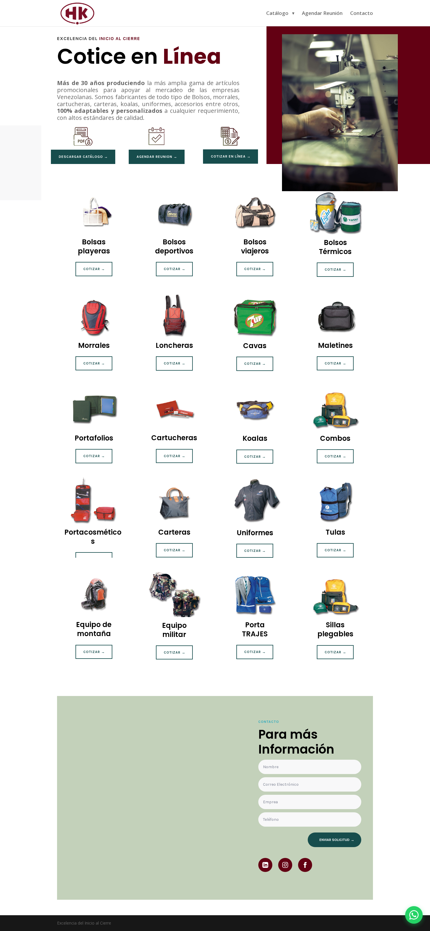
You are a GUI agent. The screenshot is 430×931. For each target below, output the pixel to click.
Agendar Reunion (154, 157)
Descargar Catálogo (81, 157)
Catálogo (277, 13)
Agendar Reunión (322, 13)
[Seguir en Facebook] (305, 865)
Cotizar (91, 269)
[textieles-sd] (340, 189)
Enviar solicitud (334, 840)
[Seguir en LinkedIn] (265, 865)
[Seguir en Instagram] (285, 865)
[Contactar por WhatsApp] (414, 915)
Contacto (361, 13)
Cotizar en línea (228, 156)
